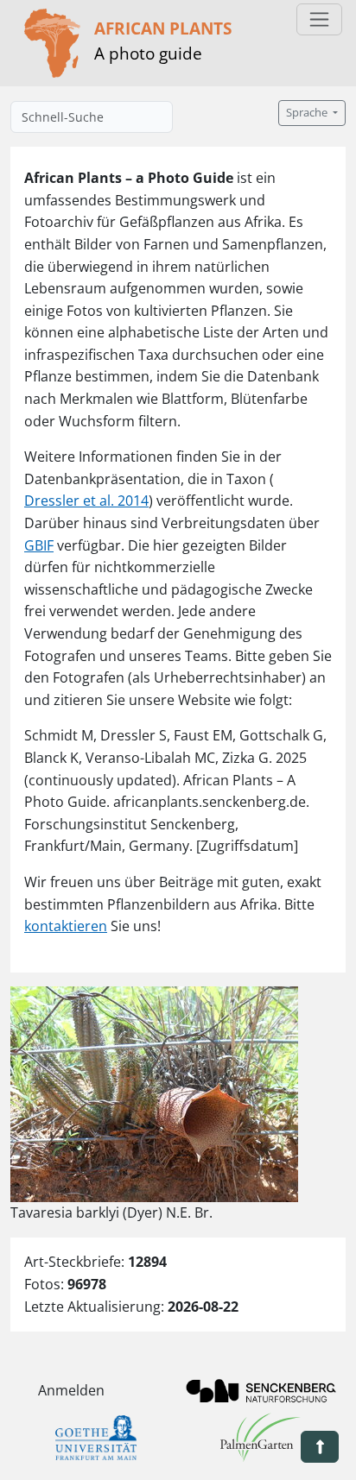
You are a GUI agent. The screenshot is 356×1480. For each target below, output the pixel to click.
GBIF (39, 545)
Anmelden (71, 1390)
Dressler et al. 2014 (86, 500)
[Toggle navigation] (319, 19)
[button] (320, 1447)
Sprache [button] (308, 112)
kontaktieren (65, 925)
